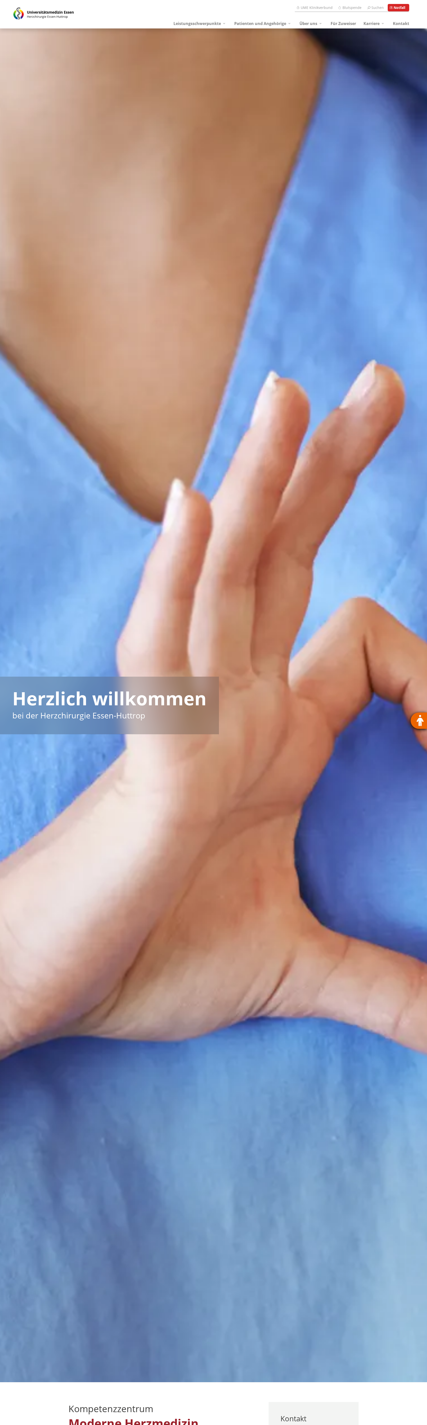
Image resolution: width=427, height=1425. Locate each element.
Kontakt (401, 23)
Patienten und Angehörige (260, 23)
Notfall (399, 7)
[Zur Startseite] (38, 14)
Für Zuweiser (343, 23)
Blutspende (352, 7)
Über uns (308, 23)
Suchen (377, 7)
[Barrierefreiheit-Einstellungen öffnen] (419, 720)
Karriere (371, 23)
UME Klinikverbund (317, 7)
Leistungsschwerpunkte (197, 23)
